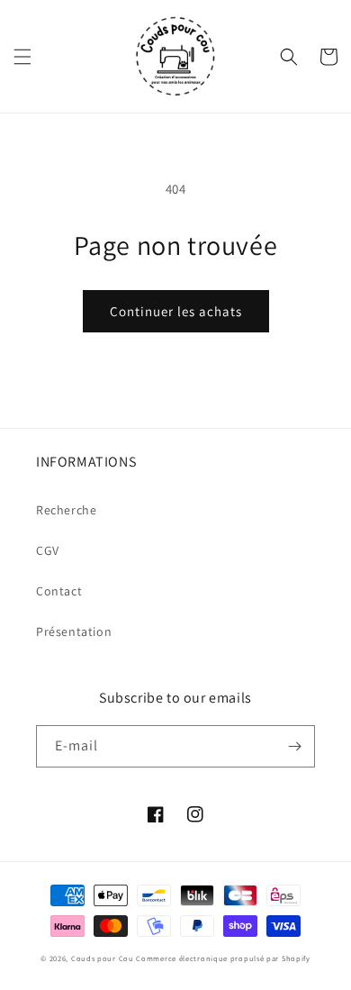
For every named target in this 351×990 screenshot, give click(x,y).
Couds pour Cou (102, 958)
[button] (22, 57)
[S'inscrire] (294, 746)
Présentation (74, 631)
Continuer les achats (176, 311)
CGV (47, 550)
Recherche (66, 510)
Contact (59, 591)
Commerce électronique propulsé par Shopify (223, 958)
